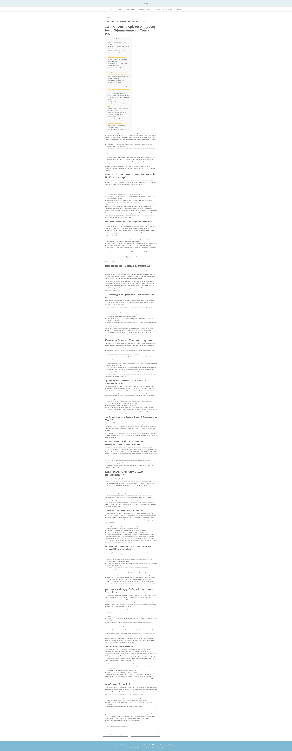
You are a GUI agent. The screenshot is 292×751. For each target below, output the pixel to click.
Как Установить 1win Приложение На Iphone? (118, 129)
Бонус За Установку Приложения (115, 116)
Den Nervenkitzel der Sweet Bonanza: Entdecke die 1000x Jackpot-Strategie (113, 733)
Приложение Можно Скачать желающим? (117, 86)
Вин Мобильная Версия (113, 101)
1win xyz (130, 217)
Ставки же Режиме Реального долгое (116, 57)
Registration (164, 744)
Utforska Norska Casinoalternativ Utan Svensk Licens (147, 733)
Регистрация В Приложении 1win (115, 114)
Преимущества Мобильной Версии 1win (117, 112)
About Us (117, 744)
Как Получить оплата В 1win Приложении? (118, 72)
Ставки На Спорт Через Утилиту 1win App (117, 74)
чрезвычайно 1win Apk (113, 84)
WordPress (150, 747)
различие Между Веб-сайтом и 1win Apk (117, 80)
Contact (133, 744)
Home (139, 744)
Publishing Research (155, 744)
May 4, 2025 (107, 17)
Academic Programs (125, 744)
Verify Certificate (172, 744)
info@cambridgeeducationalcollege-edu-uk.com (117, 726)
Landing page (145, 744)
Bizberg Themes (162, 747)
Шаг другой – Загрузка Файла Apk (116, 50)
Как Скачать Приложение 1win (115, 123)
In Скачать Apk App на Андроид (115, 82)
